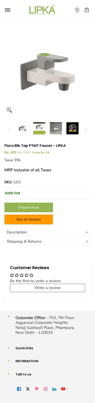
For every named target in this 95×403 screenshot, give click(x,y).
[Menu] (7, 10)
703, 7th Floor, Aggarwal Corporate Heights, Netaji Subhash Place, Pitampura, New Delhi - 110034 (45, 325)
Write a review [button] (47, 287)
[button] (87, 10)
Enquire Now (29, 207)
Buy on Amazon (29, 219)
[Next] (86, 129)
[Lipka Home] (42, 10)
